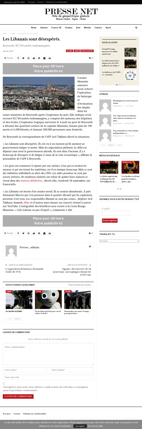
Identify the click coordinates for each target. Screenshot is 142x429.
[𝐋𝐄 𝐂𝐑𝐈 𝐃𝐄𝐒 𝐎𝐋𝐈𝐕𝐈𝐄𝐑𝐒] (19, 299)
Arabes (68, 27)
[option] (119, 65)
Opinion (44, 27)
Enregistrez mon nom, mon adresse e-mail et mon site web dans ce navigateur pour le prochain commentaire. (45, 389)
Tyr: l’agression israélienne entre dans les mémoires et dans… (124, 118)
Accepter (80, 426)
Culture (98, 27)
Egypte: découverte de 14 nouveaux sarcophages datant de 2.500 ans (72, 272)
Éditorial (104, 162)
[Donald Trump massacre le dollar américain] (130, 52)
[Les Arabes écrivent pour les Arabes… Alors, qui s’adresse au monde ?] (130, 167)
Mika (27, 202)
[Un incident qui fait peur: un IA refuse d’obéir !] (48, 299)
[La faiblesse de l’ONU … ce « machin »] (130, 75)
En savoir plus (95, 426)
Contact (40, 2)
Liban (76, 51)
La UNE (69, 51)
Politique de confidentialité (56, 2)
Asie (78, 27)
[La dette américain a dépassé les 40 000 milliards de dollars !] (130, 63)
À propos (31, 2)
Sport (108, 27)
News (33, 27)
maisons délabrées (31, 180)
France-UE (56, 27)
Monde (87, 27)
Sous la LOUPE (87, 51)
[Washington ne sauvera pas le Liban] (105, 105)
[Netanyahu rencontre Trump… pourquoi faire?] (77, 299)
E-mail (106, 208)
